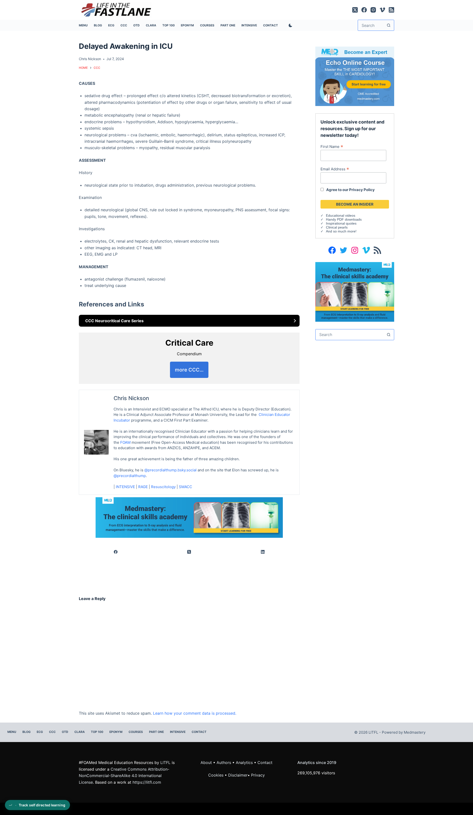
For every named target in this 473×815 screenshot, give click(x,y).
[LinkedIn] (263, 552)
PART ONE (227, 25)
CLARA (151, 25)
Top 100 (168, 25)
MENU (83, 25)
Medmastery (414, 732)
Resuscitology (163, 486)
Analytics (244, 762)
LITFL (165, 762)
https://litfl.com (147, 782)
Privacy (258, 775)
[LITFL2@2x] (189, 517)
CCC (123, 25)
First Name (332, 146)
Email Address (335, 169)
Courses (207, 25)
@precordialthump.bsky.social (170, 470)
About (206, 762)
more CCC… (189, 370)
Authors (224, 762)
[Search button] (388, 25)
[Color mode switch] (289, 25)
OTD (136, 25)
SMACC (185, 486)
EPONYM (187, 25)
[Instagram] (373, 10)
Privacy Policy (362, 189)
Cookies (216, 775)
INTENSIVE (249, 25)
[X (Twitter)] (355, 10)
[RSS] (391, 10)
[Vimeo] (382, 10)
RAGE (143, 486)
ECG (111, 25)
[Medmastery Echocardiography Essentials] (354, 75)
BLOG (98, 25)
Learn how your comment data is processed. (194, 713)
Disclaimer (238, 775)
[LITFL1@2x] (354, 291)
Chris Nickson (131, 398)
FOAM (125, 442)
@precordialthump (130, 475)
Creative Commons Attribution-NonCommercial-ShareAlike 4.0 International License (124, 776)
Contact (270, 25)
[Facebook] (364, 10)
